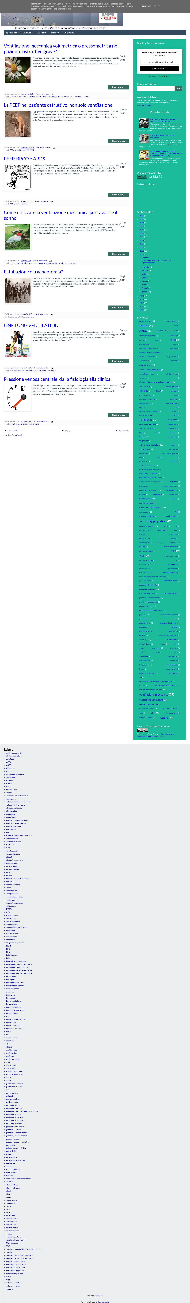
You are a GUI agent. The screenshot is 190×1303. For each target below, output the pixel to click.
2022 (142, 230)
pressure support (146, 606)
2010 (142, 310)
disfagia (175, 395)
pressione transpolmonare (150, 598)
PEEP (27, 150)
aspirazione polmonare (147, 336)
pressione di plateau (50, 96)
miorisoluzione (144, 512)
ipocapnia (142, 495)
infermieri (174, 462)
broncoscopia (144, 345)
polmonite (172, 564)
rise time (142, 636)
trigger (141, 669)
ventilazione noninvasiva (151, 699)
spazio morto (156, 648)
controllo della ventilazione (150, 370)
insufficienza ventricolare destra (150, 469)
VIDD (141, 713)
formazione (143, 454)
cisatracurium (144, 361)
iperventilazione (172, 490)
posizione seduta (172, 568)
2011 (142, 307)
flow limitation (145, 449)
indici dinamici (144, 461)
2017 (142, 247)
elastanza (175, 411)
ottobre (145, 270)
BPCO (12, 150)
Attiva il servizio (159, 68)
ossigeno (174, 538)
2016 (142, 251)
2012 (142, 303)
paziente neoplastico (146, 551)
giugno (145, 277)
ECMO (176, 407)
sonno (32, 263)
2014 (142, 296)
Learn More (145, 6)
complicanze (145, 365)
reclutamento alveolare (47, 370)
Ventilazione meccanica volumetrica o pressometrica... (156, 261)
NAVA (166, 526)
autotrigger (174, 336)
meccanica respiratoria (18, 96)
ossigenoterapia (144, 542)
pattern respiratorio (171, 547)
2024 (142, 223)
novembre (146, 267)
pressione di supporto (148, 585)
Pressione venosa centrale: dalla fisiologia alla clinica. (58, 379)
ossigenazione (144, 538)
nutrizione (161, 530)
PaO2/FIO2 (173, 543)
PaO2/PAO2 (143, 547)
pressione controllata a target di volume (152, 576)
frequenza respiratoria (170, 453)
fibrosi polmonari (172, 437)
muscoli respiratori (146, 526)
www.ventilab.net (144, 105)
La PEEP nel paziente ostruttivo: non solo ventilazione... (60, 105)
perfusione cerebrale (171, 556)
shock (162, 644)
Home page (66, 431)
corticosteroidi (144, 387)
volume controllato (81, 96)
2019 (142, 240)
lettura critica (173, 499)
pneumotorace (144, 564)
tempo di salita (173, 656)
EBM (140, 407)
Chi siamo (41, 32)
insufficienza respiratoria (147, 466)
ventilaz (142, 685)
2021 (142, 233)
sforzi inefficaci (172, 640)
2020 (142, 237)
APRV (176, 325)
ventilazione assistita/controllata (47, 263)
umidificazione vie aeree (147, 673)
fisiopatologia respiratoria (149, 445)
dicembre (146, 257)
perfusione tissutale (146, 560)
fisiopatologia (144, 441)
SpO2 (141, 652)
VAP (140, 677)
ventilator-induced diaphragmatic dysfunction (155, 681)
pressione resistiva (171, 594)
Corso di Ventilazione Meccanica (154, 382)
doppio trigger (173, 399)
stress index (143, 656)
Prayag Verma (103, 1302)
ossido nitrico (173, 534)
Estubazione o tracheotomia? (33, 271)
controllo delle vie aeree (147, 374)
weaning (33, 317)
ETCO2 (141, 433)
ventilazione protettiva (148, 704)
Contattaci (69, 32)
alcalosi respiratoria (171, 321)
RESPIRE (175, 627)
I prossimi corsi (19, 32)
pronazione (143, 615)
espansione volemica (146, 428)
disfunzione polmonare (147, 399)
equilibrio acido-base (147, 424)
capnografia (174, 348)
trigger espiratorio (172, 669)
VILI (152, 713)
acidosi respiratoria (146, 321)
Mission (55, 32)
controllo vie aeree (171, 374)
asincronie (162, 331)
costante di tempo (171, 387)
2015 (142, 254)
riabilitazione (173, 631)
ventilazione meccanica (66, 96)
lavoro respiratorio (146, 499)
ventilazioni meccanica (147, 708)
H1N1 (141, 457)
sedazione (143, 640)
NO (177, 526)
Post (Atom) (17, 435)
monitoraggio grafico (152, 521)
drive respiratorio (145, 403)
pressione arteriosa (146, 573)
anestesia (13, 370)
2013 (142, 299)
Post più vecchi (122, 431)
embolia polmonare (145, 415)
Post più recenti (11, 431)
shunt (176, 644)
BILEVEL (142, 340)
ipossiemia (157, 494)
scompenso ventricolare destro (167, 635)
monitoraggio (171, 516)
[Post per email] (53, 94)
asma (176, 331)
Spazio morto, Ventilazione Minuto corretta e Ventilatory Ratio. (163, 120)
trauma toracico (172, 665)
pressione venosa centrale (30, 424)
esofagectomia (173, 424)
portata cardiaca (144, 568)
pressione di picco (145, 581)
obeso (176, 530)
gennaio (145, 292)
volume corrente (146, 718)
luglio (144, 274)
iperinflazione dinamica (148, 490)
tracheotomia (24, 317)
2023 (142, 226)
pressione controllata (34, 96)
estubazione (14, 317)
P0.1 (159, 543)
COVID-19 (143, 391)
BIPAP (157, 340)
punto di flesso (144, 619)
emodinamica (20, 150)
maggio (145, 281)
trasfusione (174, 660)
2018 (142, 244)
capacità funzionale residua (148, 348)
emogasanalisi (172, 420)
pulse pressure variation (169, 615)
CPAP (158, 391)
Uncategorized (172, 673)
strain (158, 652)
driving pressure (172, 404)
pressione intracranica (147, 593)
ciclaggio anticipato (171, 357)
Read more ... (118, 87)
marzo (144, 284)
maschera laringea (146, 503)
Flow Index (174, 445)
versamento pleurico (170, 708)
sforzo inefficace (145, 644)
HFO (158, 457)
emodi (176, 415)
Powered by (153, 77)
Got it (157, 6)
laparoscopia (174, 494)
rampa (176, 619)
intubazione (174, 482)
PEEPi (32, 150)
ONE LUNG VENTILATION (31, 325)
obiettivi (142, 534)
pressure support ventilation (20, 263)
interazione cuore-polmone (148, 473)
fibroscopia (143, 437)
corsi (176, 378)
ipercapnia (143, 486)
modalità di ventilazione (147, 516)
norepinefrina (144, 530)
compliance (174, 361)
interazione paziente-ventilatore (150, 478)
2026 (142, 216)
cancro (175, 344)
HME (176, 457)
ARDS (12, 204)
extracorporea (173, 433)
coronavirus (143, 378)
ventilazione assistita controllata (166, 685)
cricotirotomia (173, 391)
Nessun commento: (43, 94)
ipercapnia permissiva (170, 486)
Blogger (100, 1296)
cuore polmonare (145, 395)
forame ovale (173, 449)
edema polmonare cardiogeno (149, 411)
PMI (177, 560)
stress (175, 652)
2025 (142, 219)
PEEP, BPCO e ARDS (24, 158)
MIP (176, 512)
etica (156, 433)
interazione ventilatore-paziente (150, 482)
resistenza (143, 627)
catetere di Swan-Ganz (147, 357)
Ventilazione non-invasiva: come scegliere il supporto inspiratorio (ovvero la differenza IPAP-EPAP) (166, 153)
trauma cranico (144, 665)
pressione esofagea (147, 589)
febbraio (145, 288)
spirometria (174, 648)
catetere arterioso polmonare (149, 353)
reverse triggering (145, 631)
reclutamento (144, 623)
